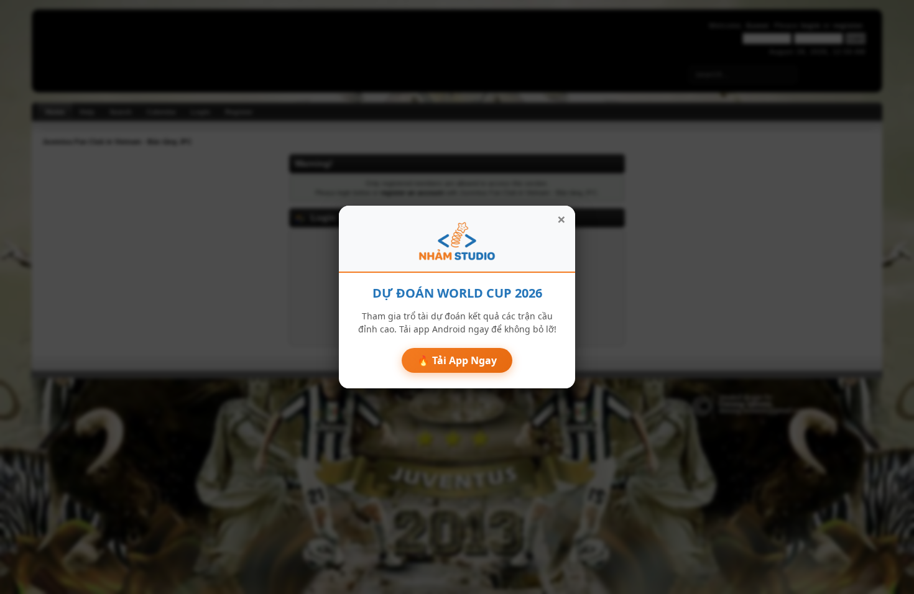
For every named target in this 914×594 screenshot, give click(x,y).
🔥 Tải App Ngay (457, 360)
